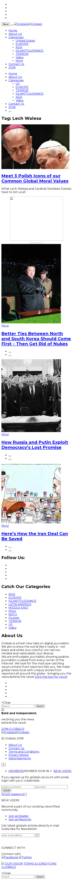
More (19, 60)
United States (25, 40)
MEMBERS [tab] (16, 771)
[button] (10, 857)
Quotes (14, 617)
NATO (13, 614)
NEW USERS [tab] (63, 771)
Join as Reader (19, 816)
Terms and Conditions (24, 751)
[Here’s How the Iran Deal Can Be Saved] (31, 522)
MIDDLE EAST (19, 607)
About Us (15, 34)
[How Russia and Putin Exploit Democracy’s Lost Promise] (31, 431)
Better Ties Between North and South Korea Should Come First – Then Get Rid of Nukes (36, 338)
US (18, 83)
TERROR (22, 54)
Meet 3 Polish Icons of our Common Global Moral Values (34, 178)
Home (13, 30)
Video (20, 57)
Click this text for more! (51, 677)
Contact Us (16, 64)
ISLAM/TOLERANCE (30, 50)
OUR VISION (14, 863)
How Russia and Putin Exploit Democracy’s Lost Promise (34, 445)
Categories (16, 37)
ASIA (19, 47)
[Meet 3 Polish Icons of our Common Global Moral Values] (35, 168)
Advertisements (20, 758)
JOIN (12, 67)
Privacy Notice (19, 755)
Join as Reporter (20, 819)
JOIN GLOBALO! (12, 729)
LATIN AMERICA (20, 604)
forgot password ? (14, 794)
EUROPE (22, 44)
